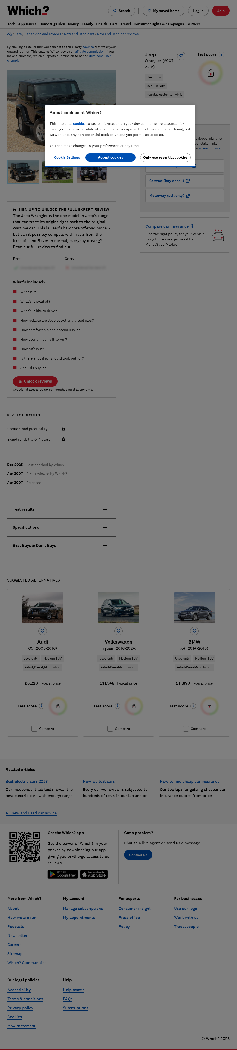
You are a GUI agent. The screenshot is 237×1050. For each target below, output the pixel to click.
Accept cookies (110, 157)
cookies (79, 123)
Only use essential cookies (165, 157)
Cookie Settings (67, 157)
